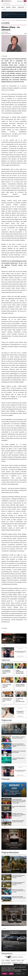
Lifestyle (21, 7)
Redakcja (13, 960)
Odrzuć (11, 973)
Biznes (8, 7)
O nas (2, 960)
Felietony (13, 20)
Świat (14, 7)
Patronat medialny (6, 963)
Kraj (2, 7)
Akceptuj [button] (4, 973)
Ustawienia (18, 973)
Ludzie (9, 20)
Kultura (7, 790)
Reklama (7, 960)
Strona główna (4, 20)
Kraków (7, 866)
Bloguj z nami (20, 960)
